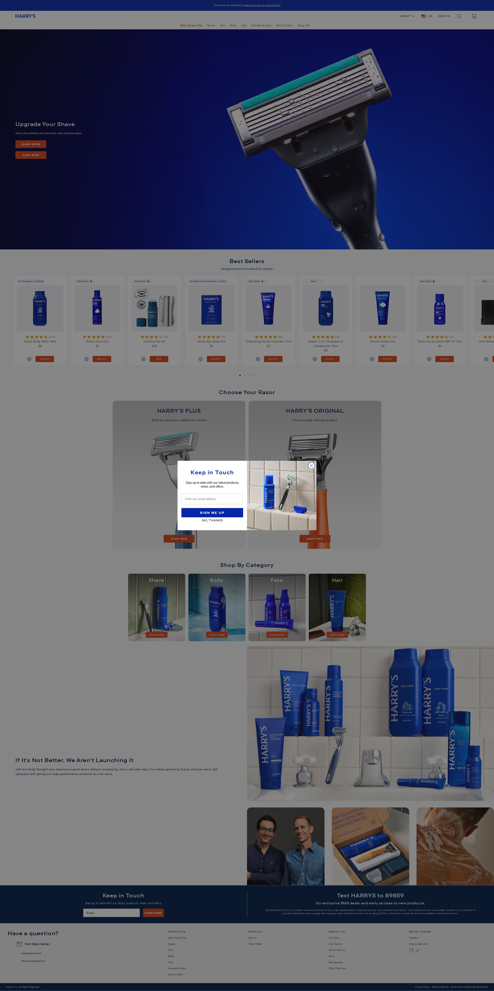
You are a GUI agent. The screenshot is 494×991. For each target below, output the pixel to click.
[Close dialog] (311, 465)
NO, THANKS (212, 519)
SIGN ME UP (212, 513)
